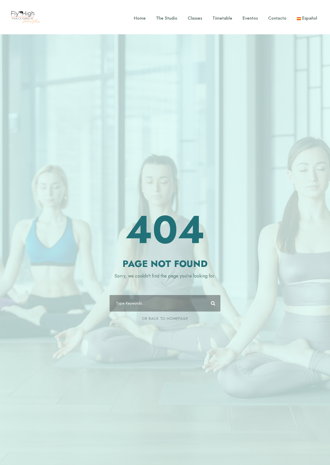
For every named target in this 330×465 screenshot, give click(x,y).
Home (140, 18)
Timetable (222, 18)
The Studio (166, 18)
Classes (195, 18)
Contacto (277, 18)
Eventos (250, 18)
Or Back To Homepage (165, 318)
